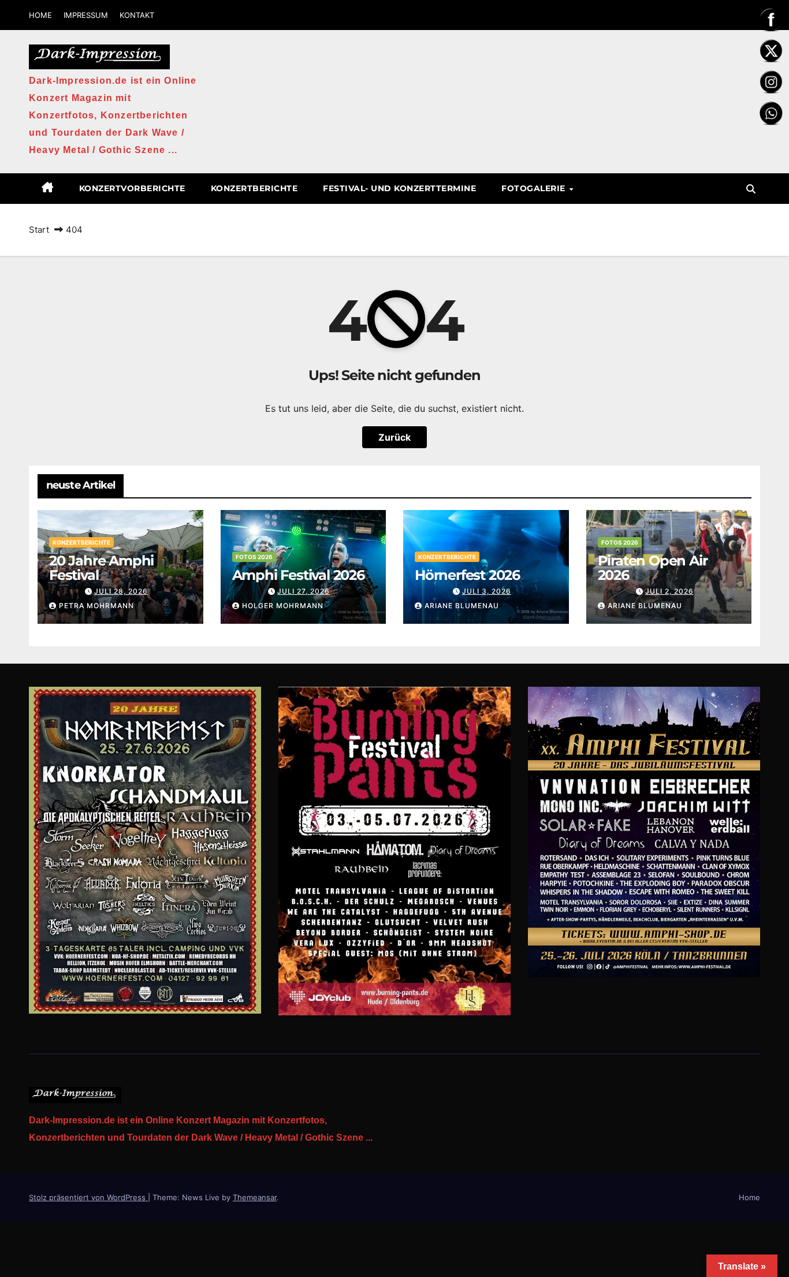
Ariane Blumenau (462, 605)
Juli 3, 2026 (486, 591)
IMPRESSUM (86, 15)
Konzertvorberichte (132, 188)
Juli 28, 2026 (121, 591)
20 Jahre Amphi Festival (101, 567)
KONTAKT (137, 15)
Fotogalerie (534, 188)
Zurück (394, 437)
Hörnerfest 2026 (467, 575)
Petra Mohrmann (96, 605)
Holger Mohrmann (282, 605)
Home (749, 1197)
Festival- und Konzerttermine (399, 188)
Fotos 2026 (254, 556)
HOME (40, 15)
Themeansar (255, 1197)
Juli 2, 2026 (669, 591)
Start (39, 229)
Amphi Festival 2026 (298, 575)
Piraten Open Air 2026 (653, 567)
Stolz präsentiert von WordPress (88, 1197)
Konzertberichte (254, 188)
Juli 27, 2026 (303, 591)
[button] (750, 189)
